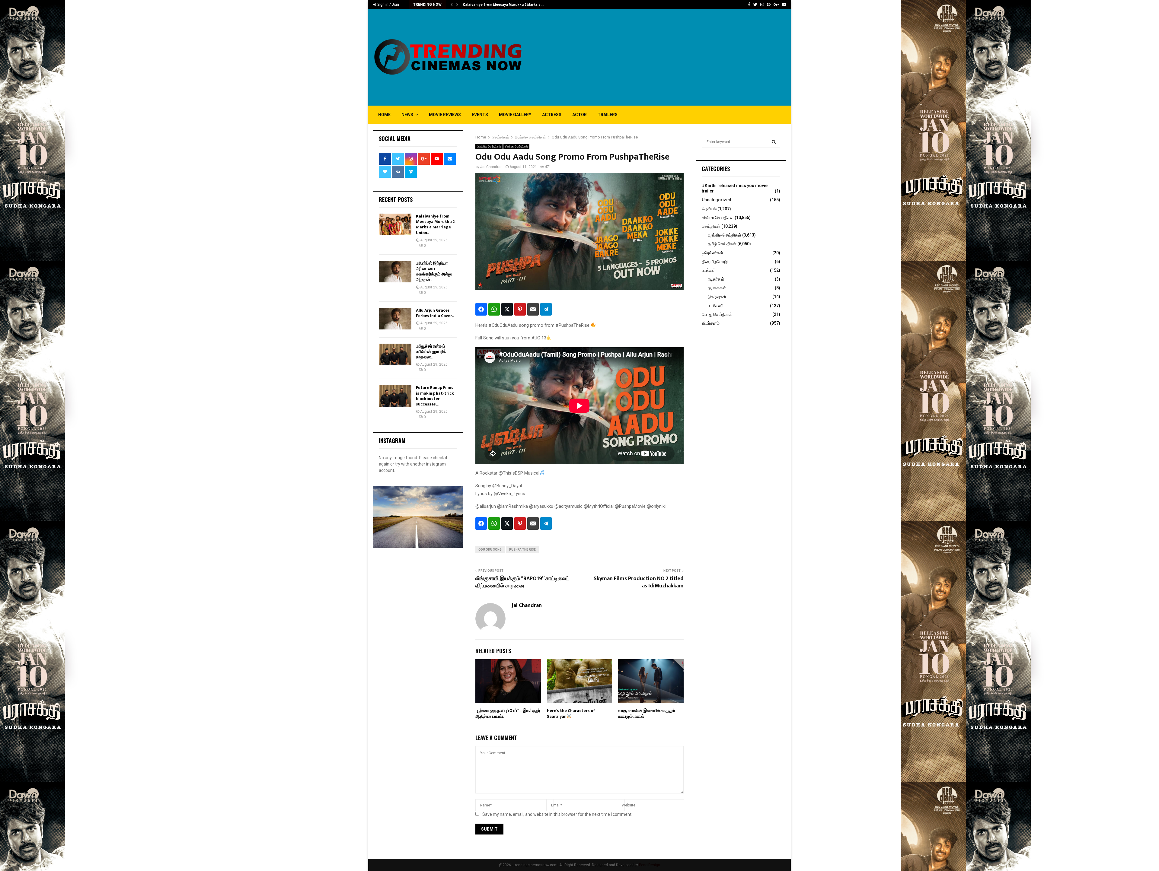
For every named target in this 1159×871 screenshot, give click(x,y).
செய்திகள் (711, 226)
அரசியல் (709, 208)
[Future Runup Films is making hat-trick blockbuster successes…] (395, 396)
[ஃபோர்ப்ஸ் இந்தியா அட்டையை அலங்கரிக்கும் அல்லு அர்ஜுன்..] (395, 271)
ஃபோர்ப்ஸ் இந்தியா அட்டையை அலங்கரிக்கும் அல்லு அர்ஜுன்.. (434, 271)
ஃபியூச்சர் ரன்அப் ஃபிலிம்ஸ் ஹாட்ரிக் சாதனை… (431, 352)
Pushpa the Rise (522, 549)
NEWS (407, 114)
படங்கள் (709, 270)
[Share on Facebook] (481, 309)
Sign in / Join (387, 4)
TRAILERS (608, 114)
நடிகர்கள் (716, 279)
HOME (384, 114)
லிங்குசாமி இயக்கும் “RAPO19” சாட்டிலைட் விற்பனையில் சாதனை (522, 582)
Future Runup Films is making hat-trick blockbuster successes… (435, 396)
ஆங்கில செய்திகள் (489, 146)
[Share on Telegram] (546, 309)
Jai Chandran (491, 167)
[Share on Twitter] (507, 309)
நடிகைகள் (717, 287)
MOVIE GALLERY (515, 114)
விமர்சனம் (711, 323)
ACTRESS (551, 114)
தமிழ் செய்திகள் (722, 243)
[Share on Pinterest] (520, 309)
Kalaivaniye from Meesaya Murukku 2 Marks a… (503, 5)
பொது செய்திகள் (717, 314)
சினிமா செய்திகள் (516, 146)
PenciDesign (649, 865)
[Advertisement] (676, 57)
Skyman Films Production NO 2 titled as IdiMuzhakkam (639, 582)
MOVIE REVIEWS (445, 114)
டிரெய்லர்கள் (712, 252)
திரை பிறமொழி (715, 261)
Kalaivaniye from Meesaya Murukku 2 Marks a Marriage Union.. (435, 224)
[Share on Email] (533, 309)
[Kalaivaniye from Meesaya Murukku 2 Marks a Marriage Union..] (395, 224)
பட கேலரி (715, 305)
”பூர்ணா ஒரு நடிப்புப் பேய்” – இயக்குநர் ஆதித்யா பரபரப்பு (507, 713)
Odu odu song (490, 549)
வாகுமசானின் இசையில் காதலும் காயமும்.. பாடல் (646, 713)
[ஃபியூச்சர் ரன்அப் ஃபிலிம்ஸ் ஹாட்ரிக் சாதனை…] (395, 354)
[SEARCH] (773, 142)
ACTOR (579, 114)
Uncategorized (716, 199)
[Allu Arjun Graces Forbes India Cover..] (395, 318)
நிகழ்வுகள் (717, 296)
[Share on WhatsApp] (494, 309)
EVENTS (480, 114)
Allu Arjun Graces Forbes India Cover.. (435, 313)
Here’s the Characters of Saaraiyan (571, 713)
